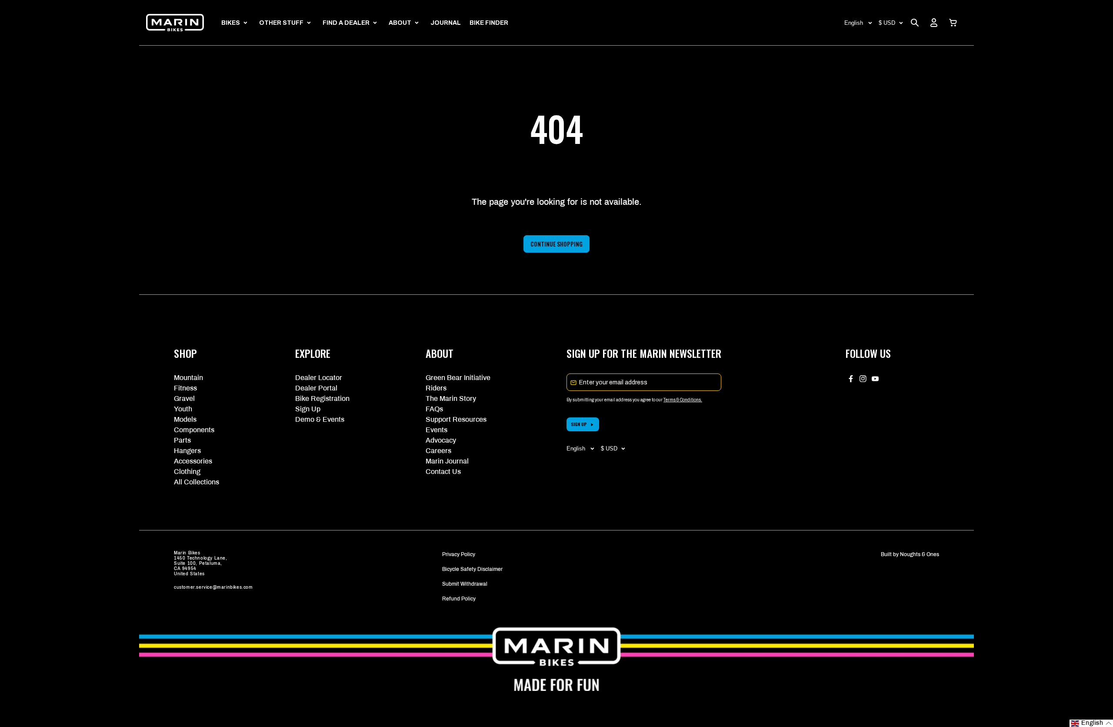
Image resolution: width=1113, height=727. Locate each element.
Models (185, 419)
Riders (436, 388)
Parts (182, 440)
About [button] (400, 23)
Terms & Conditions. (682, 399)
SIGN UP (579, 424)
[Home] (175, 22)
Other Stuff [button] (281, 23)
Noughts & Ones (919, 554)
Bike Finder (489, 23)
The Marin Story (451, 398)
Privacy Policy (458, 554)
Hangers (187, 450)
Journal (445, 23)
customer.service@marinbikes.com (213, 587)
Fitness (185, 388)
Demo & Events (319, 419)
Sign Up (307, 409)
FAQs (434, 409)
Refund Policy (459, 599)
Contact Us (443, 471)
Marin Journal (447, 461)
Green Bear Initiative (458, 377)
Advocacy (441, 440)
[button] (953, 22)
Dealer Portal (316, 388)
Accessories (193, 461)
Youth (183, 409)
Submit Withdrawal (464, 584)
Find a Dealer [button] (346, 23)
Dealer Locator (318, 377)
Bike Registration (322, 398)
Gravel (184, 398)
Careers (438, 450)
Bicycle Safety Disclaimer (472, 569)
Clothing (187, 471)
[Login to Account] (934, 22)
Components (194, 430)
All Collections (196, 482)
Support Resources (456, 419)
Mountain (188, 377)
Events (436, 430)
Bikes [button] (230, 23)
